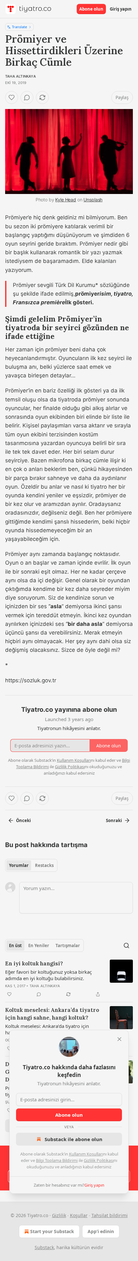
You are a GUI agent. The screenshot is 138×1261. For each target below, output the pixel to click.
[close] (119, 1039)
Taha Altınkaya (20, 76)
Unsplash (92, 199)
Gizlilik (59, 1215)
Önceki (23, 820)
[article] (69, 979)
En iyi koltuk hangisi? (34, 963)
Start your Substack (52, 1231)
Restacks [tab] (44, 865)
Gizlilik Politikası (99, 1160)
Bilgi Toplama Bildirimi (57, 1160)
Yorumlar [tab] (19, 865)
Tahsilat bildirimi (109, 1215)
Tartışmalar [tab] (68, 945)
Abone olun (91, 9)
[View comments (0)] (27, 97)
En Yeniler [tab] (38, 945)
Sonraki (114, 820)
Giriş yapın (121, 9)
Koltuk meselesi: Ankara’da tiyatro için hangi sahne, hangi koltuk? (52, 1013)
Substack (44, 1247)
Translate (19, 26)
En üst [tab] (15, 945)
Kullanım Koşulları (86, 1154)
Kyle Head (65, 199)
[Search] (126, 945)
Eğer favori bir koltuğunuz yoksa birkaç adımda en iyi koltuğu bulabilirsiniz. (48, 975)
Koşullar (79, 1215)
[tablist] (31, 865)
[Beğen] (11, 97)
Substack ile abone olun (73, 1139)
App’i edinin (101, 1231)
